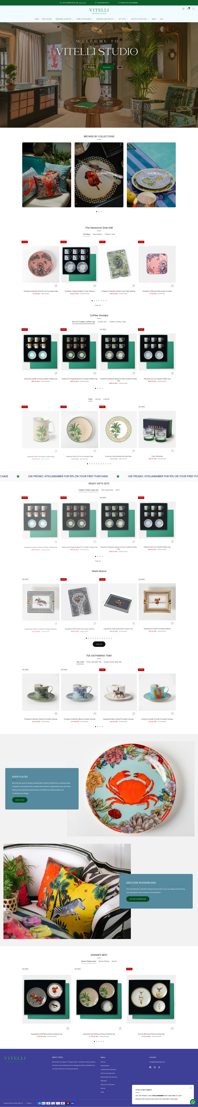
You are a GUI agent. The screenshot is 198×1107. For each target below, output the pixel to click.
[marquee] (99, 476)
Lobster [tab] (106, 399)
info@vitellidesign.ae (157, 1062)
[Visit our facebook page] (150, 1067)
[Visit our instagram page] (155, 1067)
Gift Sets (122, 19)
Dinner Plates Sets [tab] (88, 961)
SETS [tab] (118, 490)
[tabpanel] (99, 270)
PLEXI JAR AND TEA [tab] (94, 662)
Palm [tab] (90, 399)
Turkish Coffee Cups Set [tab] (88, 490)
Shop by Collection (139, 19)
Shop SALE (106, 67)
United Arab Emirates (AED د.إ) (13, 1103)
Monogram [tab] (97, 234)
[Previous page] (22, 175)
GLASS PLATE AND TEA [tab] (113, 662)
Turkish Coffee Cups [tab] (117, 322)
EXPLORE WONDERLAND (138, 899)
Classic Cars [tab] (110, 234)
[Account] (183, 8)
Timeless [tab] (86, 234)
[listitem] (73, 2)
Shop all (91, 67)
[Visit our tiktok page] (159, 1067)
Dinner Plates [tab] (104, 961)
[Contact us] (193, 1102)
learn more (82, 3)
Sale (161, 19)
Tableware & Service (63, 19)
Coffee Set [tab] (102, 322)
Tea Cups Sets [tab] (107, 490)
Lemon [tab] (98, 399)
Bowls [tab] (114, 961)
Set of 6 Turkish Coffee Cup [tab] (83, 322)
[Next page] (176, 175)
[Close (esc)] (191, 1088)
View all (98, 305)
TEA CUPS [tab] (80, 662)
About (154, 19)
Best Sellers (47, 19)
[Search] (193, 8)
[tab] (96, 211)
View (46, 184)
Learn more (20, 800)
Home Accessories (84, 19)
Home (37, 19)
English (29, 1103)
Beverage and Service (105, 19)
